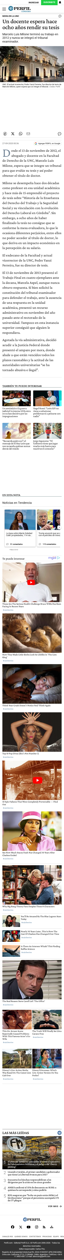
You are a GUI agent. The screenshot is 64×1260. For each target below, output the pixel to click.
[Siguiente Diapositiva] (59, 527)
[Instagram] (36, 1226)
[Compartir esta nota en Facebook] (5, 133)
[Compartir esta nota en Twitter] (12, 133)
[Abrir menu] (3, 9)
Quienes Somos (21, 1237)
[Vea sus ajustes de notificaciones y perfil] (60, 2)
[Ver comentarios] (59, 16)
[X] (20, 1226)
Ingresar (34, 2)
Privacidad (47, 1237)
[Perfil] (32, 1220)
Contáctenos (35, 1237)
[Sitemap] (51, 1227)
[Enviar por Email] (28, 133)
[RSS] (44, 1227)
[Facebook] (12, 1227)
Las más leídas (15, 1133)
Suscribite (49, 2)
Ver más (53, 1206)
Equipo (56, 1237)
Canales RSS (7, 1237)
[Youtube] (28, 1227)
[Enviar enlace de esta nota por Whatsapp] (20, 133)
